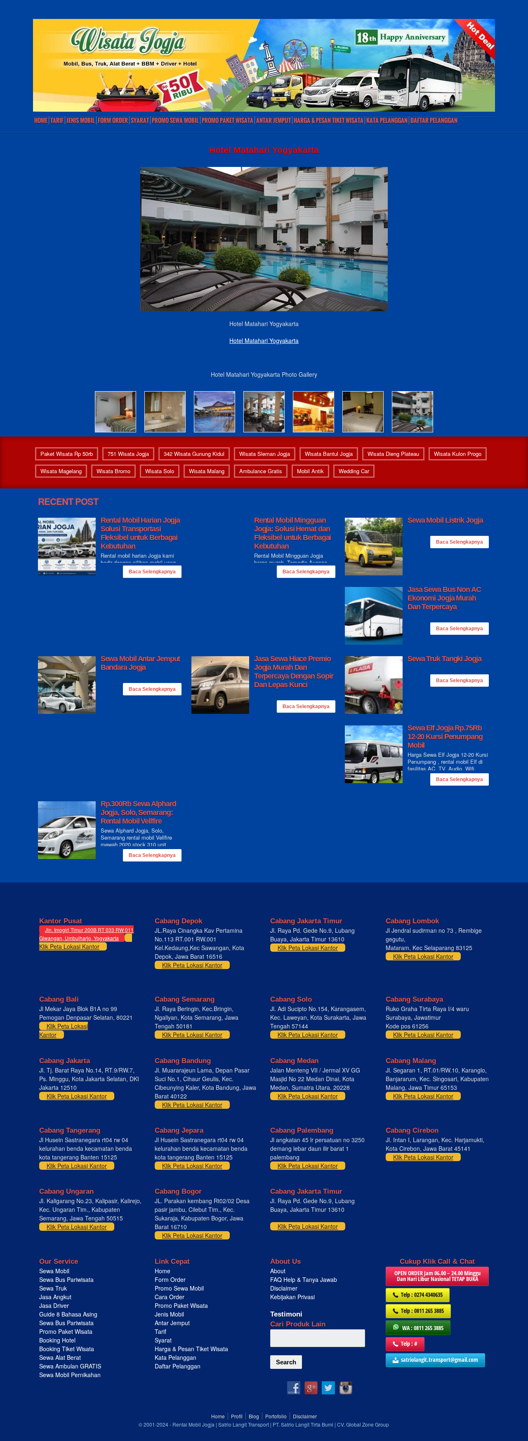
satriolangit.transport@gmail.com (439, 1360)
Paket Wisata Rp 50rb (66, 454)
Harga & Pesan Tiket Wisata (328, 120)
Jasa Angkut (56, 1297)
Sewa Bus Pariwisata (67, 1279)
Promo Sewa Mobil (179, 1288)
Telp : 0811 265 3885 (422, 1310)
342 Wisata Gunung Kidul (194, 454)
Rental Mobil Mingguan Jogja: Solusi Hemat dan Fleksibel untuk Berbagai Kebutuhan (292, 533)
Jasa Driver (54, 1305)
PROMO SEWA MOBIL (175, 120)
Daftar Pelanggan (433, 120)
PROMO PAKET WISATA (227, 120)
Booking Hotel (57, 1340)
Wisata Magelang (61, 471)
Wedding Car (354, 471)
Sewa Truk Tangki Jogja (444, 659)
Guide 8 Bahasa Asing (68, 1314)
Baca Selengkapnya (152, 572)
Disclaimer (283, 1288)
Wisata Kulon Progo (457, 454)
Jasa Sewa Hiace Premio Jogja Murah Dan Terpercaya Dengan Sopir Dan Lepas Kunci (293, 672)
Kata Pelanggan (387, 120)
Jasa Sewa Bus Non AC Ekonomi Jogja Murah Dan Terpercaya (444, 598)
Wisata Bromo (113, 471)
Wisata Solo (159, 471)
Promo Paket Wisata (65, 1331)
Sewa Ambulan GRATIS (71, 1366)
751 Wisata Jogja (128, 454)
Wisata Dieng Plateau (393, 454)
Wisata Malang (206, 471)
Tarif (57, 120)
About (277, 1271)
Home (40, 120)
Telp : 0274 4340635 (422, 1294)
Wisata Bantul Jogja (329, 454)
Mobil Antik (310, 471)
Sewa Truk (53, 1288)
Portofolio (276, 1416)
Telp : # (409, 1343)
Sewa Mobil (54, 1271)
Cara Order (169, 1297)
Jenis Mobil (80, 120)
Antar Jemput (273, 120)
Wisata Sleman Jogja (264, 454)
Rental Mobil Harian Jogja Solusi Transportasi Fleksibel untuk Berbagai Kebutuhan (140, 533)
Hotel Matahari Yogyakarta (264, 340)
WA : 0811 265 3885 (422, 1328)
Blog (254, 1416)
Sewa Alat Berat (60, 1357)
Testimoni (286, 1314)
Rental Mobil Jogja (193, 1424)
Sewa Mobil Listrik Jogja (445, 520)
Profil (237, 1416)
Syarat (140, 120)
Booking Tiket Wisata (67, 1349)
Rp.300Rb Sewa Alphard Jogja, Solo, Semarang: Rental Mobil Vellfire (138, 812)
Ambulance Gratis (260, 471)
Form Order (113, 120)
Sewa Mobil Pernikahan (70, 1375)
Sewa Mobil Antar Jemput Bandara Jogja (140, 663)
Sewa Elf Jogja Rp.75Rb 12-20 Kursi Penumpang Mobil (445, 736)
